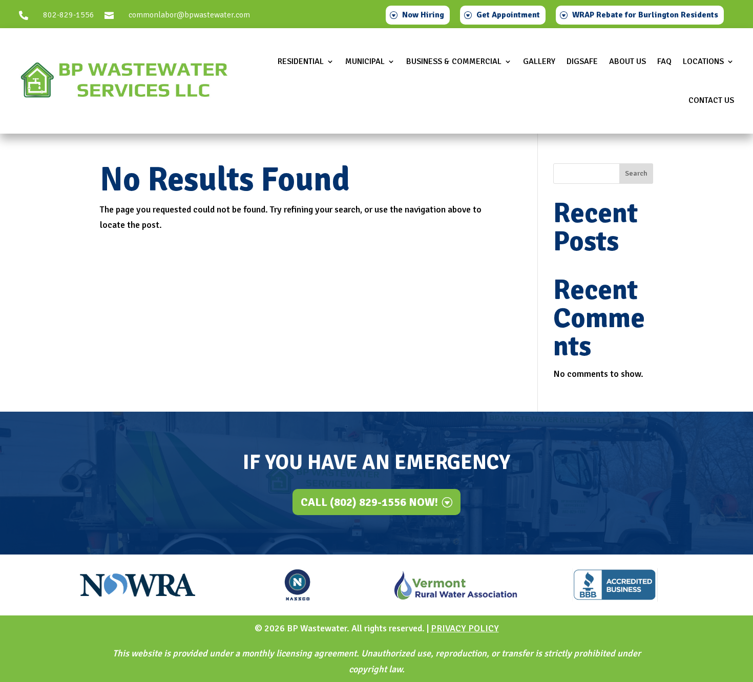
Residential (301, 61)
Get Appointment (508, 15)
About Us (627, 61)
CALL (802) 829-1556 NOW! (369, 502)
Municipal (365, 61)
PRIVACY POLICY (465, 628)
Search (636, 173)
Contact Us (711, 100)
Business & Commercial (453, 61)
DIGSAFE (582, 61)
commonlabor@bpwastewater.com (189, 15)
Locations (703, 61)
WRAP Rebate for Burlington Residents (645, 15)
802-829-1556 (68, 15)
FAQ (664, 61)
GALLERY (539, 61)
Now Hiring (423, 15)
